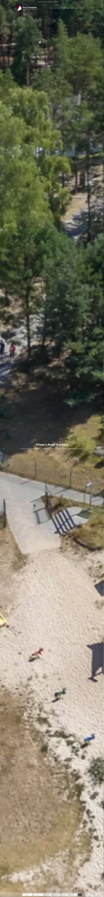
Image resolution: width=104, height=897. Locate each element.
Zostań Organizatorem (82, 1)
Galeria (72, 8)
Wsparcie (77, 8)
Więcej (52, 454)
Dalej (80, 894)
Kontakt (82, 8)
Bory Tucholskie (30, 7)
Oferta (51, 8)
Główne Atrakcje (65, 8)
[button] (4, 449)
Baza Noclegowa (57, 8)
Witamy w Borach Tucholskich (52, 444)
